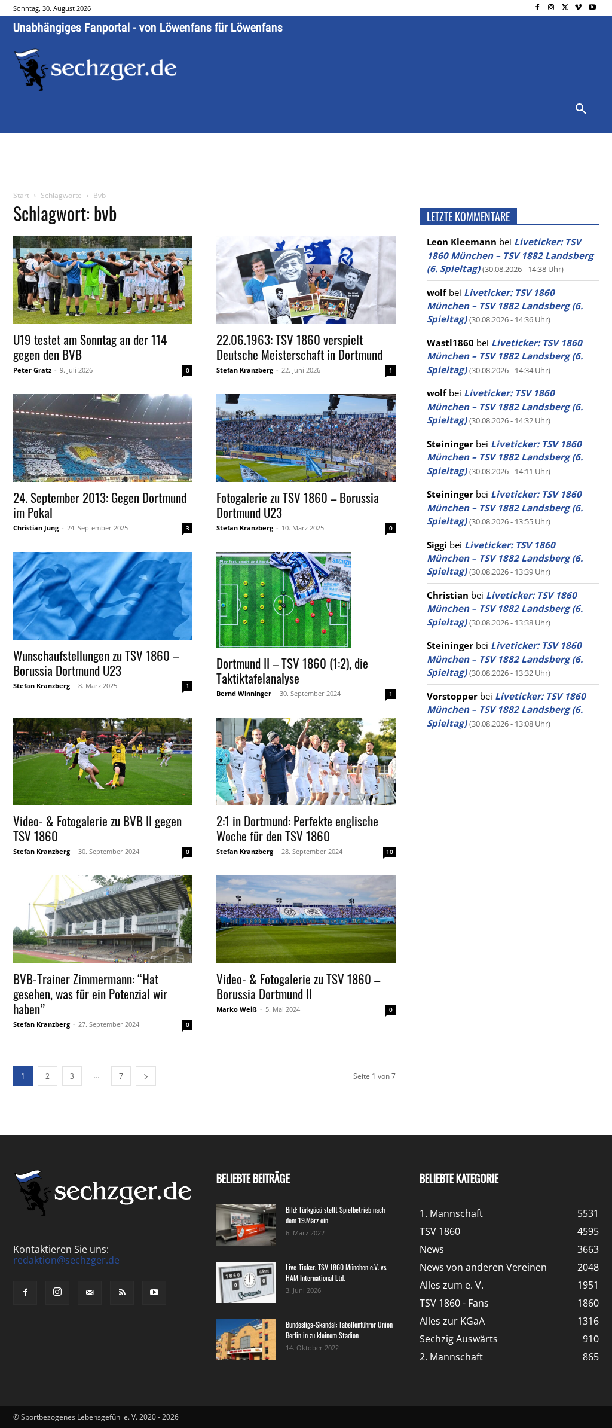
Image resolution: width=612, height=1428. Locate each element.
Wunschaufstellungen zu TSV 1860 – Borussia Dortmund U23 (96, 662)
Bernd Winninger (243, 693)
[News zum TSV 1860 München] (95, 69)
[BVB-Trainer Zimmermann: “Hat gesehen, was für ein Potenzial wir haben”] (102, 919)
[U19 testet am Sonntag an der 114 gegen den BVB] (102, 280)
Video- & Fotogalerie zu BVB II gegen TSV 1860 (97, 828)
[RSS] (122, 1293)
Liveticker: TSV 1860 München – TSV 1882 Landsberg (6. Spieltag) (510, 255)
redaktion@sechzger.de (66, 1260)
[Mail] (90, 1293)
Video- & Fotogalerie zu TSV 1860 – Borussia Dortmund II (298, 986)
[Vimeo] (578, 8)
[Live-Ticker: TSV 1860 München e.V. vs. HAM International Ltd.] (246, 1282)
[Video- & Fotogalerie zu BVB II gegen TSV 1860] (102, 761)
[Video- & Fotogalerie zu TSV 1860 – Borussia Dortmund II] (306, 919)
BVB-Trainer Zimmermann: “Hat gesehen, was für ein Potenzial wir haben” (90, 993)
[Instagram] (551, 8)
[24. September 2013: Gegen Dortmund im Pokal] (102, 438)
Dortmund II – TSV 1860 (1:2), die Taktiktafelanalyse (292, 670)
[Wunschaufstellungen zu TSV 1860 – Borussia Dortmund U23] (102, 596)
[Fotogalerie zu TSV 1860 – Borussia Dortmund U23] (306, 438)
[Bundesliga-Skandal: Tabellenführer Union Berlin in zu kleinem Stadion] (246, 1339)
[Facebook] (537, 8)
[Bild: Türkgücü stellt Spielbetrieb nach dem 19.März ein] (246, 1225)
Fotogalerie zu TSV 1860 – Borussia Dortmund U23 (297, 504)
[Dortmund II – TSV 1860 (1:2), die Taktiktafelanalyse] (306, 600)
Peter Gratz (32, 369)
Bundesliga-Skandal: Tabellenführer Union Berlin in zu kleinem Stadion (339, 1329)
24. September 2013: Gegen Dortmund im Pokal (99, 504)
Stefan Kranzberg (244, 369)
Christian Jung (36, 527)
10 (389, 851)
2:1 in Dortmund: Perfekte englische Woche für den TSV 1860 (297, 828)
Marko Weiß (236, 1009)
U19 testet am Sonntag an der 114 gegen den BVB (90, 347)
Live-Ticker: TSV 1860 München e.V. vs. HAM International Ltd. (336, 1272)
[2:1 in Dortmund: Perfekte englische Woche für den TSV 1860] (306, 761)
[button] (581, 109)
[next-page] (146, 1076)
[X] (565, 8)
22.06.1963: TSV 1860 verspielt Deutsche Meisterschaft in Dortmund (299, 347)
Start (21, 195)
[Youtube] (592, 8)
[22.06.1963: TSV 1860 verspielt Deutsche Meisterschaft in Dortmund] (306, 280)
